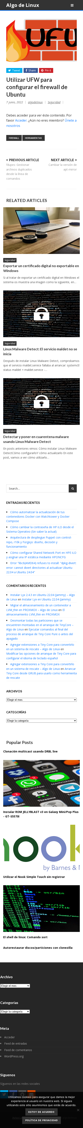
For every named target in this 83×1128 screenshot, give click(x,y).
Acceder (21, 120)
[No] (78, 1110)
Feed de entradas (15, 1043)
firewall (14, 137)
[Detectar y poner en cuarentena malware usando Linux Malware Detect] (41, 401)
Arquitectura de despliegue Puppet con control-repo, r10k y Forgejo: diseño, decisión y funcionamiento (39, 541)
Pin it (48, 70)
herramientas (33, 137)
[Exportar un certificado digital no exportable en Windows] (41, 230)
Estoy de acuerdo (41, 1112)
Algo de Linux (22, 5)
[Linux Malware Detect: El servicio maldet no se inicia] (41, 313)
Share (32, 70)
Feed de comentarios (18, 1050)
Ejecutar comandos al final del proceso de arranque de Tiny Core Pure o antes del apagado (39, 633)
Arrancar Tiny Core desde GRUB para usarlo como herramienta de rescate (41, 673)
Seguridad (54, 102)
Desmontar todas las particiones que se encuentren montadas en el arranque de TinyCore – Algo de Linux (40, 625)
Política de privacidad (41, 1120)
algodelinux (35, 102)
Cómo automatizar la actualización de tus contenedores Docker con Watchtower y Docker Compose (38, 516)
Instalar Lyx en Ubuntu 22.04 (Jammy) (46, 599)
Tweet (16, 70)
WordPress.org (14, 1056)
